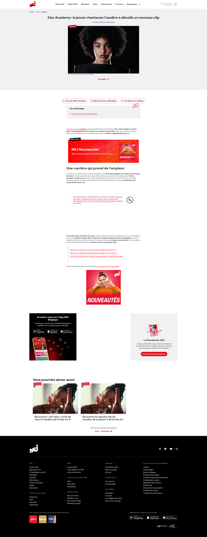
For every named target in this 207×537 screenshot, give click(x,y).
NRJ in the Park (73, 496)
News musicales (111, 470)
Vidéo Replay (34, 480)
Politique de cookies (150, 490)
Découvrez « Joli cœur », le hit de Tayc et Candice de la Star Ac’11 (93, 250)
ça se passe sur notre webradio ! (108, 266)
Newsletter (33, 488)
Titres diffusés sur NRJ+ (76, 470)
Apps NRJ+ (71, 484)
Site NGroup (147, 485)
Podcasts (32, 477)
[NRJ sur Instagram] (177, 449)
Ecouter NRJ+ (72, 467)
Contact (146, 467)
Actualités (109, 493)
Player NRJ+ (73, 4)
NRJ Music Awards (73, 503)
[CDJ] (173, 526)
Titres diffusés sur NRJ (37, 472)
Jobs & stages (148, 470)
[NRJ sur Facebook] (160, 449)
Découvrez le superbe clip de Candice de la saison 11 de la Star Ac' (93, 253)
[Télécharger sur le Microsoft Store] (66, 331)
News (95, 4)
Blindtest (85, 4)
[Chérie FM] (33, 519)
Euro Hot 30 (109, 481)
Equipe (31, 485)
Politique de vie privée (151, 480)
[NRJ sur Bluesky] (165, 449)
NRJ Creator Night (74, 501)
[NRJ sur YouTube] (171, 449)
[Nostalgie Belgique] (43, 519)
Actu (38, 12)
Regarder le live (35, 470)
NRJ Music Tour (72, 498)
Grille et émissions (36, 483)
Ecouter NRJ (33, 467)
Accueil (31, 12)
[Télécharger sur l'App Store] (52, 331)
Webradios (33, 475)
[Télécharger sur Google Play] (39, 331)
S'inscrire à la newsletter (154, 354)
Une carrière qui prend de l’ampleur (84, 114)
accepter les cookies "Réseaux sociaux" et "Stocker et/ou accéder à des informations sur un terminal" (97, 199)
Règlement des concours (152, 483)
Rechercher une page (113, 501)
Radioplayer (33, 505)
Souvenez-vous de (73, 129)
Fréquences (33, 497)
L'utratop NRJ (110, 484)
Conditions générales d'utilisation (155, 477)
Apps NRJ (32, 502)
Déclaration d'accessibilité (153, 488)
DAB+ (31, 500)
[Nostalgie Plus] (52, 519)
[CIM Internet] (162, 526)
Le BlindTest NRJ (111, 467)
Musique (44, 12)
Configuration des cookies (152, 493)
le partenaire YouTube (105, 201)
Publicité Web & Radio (151, 475)
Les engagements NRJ (113, 498)
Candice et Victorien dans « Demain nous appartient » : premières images (96, 256)
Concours (119, 4)
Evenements (106, 4)
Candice (83, 129)
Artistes (108, 472)
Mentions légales (149, 472)
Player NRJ (60, 4)
